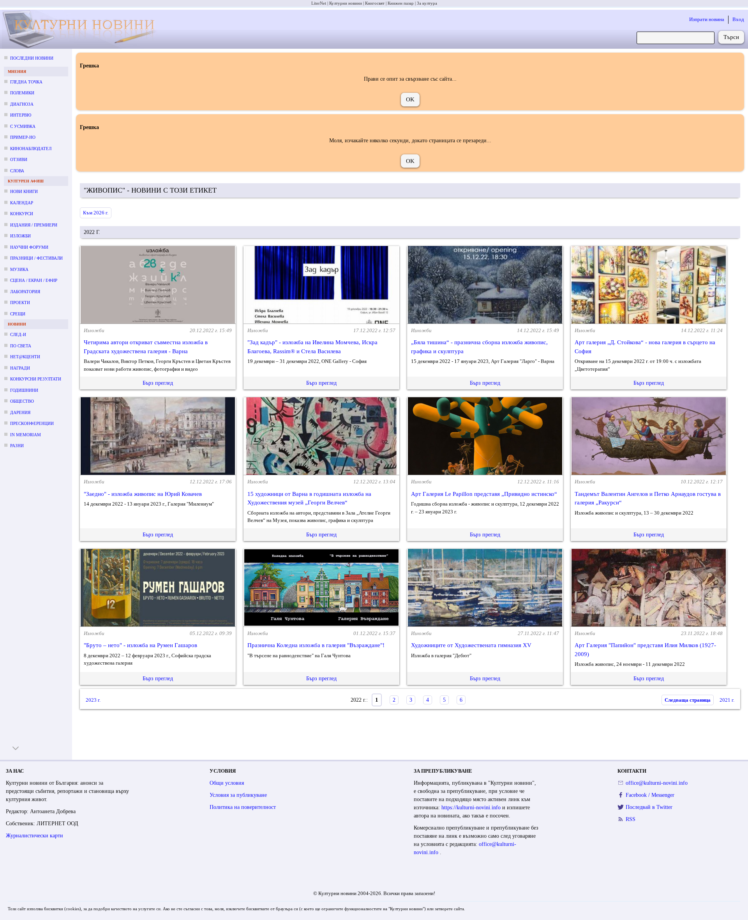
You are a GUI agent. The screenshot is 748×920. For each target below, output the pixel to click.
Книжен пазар (401, 3)
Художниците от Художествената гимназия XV (471, 645)
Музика (19, 269)
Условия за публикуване (238, 795)
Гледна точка (26, 82)
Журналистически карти (34, 836)
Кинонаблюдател (30, 148)
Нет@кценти (25, 356)
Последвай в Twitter (649, 807)
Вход (738, 19)
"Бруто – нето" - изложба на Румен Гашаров (140, 645)
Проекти (20, 302)
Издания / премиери (33, 225)
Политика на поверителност (243, 807)
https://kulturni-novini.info (471, 807)
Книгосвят (375, 3)
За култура (427, 3)
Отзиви (18, 159)
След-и (18, 334)
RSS (630, 819)
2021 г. (727, 700)
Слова (17, 170)
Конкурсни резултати (35, 379)
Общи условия (227, 783)
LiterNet (318, 3)
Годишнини (24, 390)
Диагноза (22, 104)
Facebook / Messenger (650, 795)
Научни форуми (29, 247)
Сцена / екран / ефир (33, 280)
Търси (731, 37)
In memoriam (25, 434)
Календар (21, 202)
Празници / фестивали (36, 258)
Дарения (20, 412)
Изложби (20, 236)
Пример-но (22, 137)
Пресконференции (32, 423)
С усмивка (22, 126)
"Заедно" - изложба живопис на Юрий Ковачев (143, 494)
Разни (17, 445)
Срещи (17, 313)
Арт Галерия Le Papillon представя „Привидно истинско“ (484, 494)
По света (20, 345)
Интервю (20, 115)
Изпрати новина (706, 19)
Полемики (22, 92)
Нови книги (24, 191)
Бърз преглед (158, 383)
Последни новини (31, 58)
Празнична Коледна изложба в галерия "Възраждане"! (316, 645)
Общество (22, 401)
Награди (20, 368)
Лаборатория (25, 291)
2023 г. (93, 700)
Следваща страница (688, 700)
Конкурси (21, 213)
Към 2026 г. (95, 213)
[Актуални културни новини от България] (82, 29)
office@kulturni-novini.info (657, 783)
